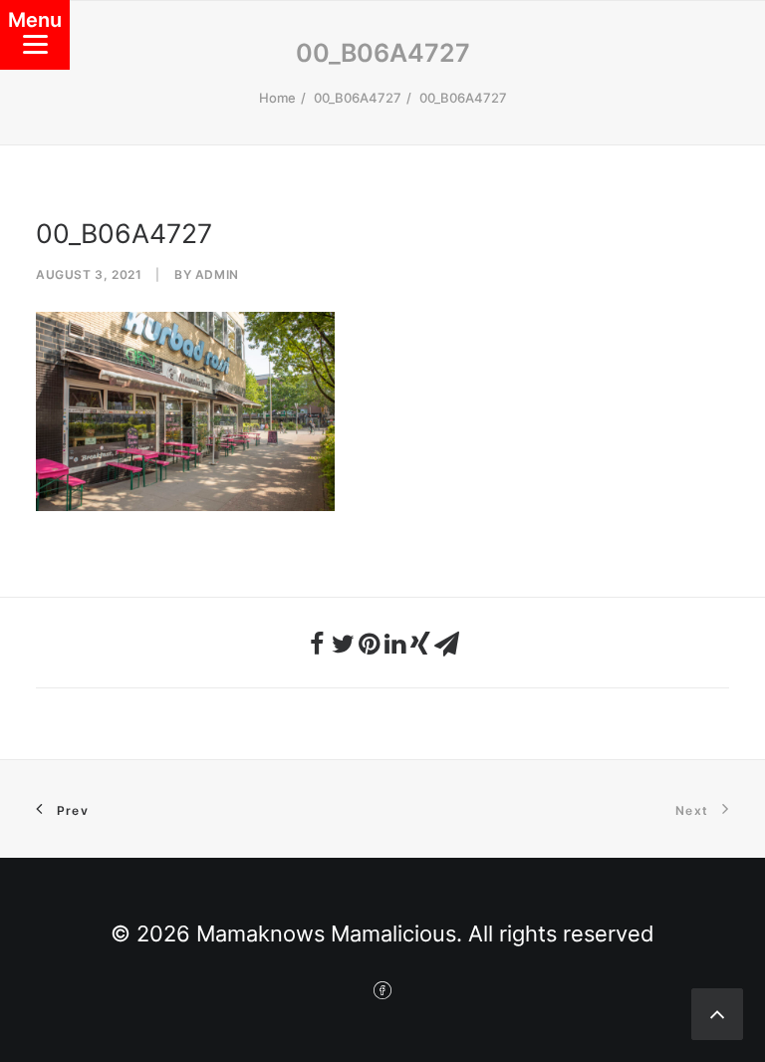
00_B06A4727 (357, 98)
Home (277, 98)
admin (217, 274)
